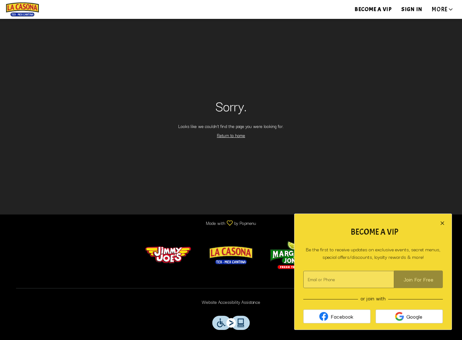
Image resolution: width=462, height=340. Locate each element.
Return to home (231, 135)
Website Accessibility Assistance (231, 301)
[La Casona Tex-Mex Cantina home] (33, 9)
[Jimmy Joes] (168, 254)
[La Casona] (231, 254)
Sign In (411, 9)
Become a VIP (373, 9)
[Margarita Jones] (293, 254)
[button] (443, 9)
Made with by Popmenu (130, 223)
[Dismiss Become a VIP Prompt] (442, 223)
